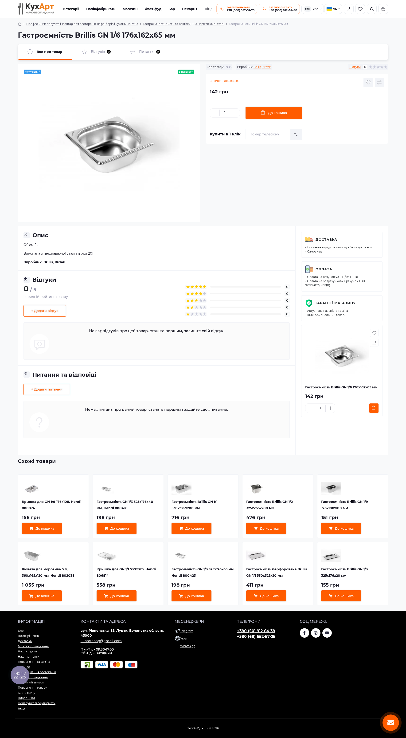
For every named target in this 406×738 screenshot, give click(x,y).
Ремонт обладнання (33, 677)
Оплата (324, 269)
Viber (183, 638)
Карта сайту (26, 693)
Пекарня (190, 9)
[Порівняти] (349, 9)
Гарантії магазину (336, 303)
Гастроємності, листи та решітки (167, 24)
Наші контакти (28, 656)
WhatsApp (187, 646)
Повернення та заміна (34, 661)
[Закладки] (360, 9)
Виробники (26, 698)
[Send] (296, 134)
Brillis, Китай (262, 67)
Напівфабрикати (101, 9)
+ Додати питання (46, 389)
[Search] (372, 9)
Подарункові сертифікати (36, 703)
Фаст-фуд (153, 9)
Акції (21, 708)
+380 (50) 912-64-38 (256, 631)
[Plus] (235, 113)
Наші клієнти (27, 651)
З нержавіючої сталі (209, 24)
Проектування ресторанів (37, 672)
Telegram (186, 631)
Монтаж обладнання (33, 646)
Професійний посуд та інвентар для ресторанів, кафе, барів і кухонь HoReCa (82, 24)
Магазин (130, 9)
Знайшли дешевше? (224, 81)
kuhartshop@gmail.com (101, 641)
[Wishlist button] (368, 82)
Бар (171, 9)
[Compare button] (379, 82)
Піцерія (211, 9)
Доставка (326, 239)
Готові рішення (28, 636)
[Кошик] (383, 9)
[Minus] (214, 113)
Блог (21, 630)
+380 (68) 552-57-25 (256, 636)
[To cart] (374, 408)
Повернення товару (32, 687)
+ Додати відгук (44, 311)
